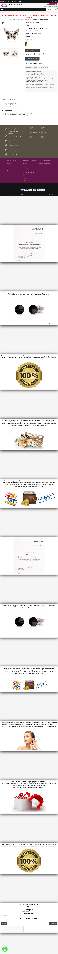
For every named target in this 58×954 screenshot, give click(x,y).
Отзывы (41, 167)
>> (41, 81)
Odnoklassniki (36, 132)
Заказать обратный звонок (50, 6)
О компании (3, 1)
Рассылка (25, 180)
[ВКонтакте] (26, 63)
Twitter (45, 132)
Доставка (8, 1)
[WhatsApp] (41, 63)
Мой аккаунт (19, 1)
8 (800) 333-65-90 (16, 4)
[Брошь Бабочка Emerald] (11, 46)
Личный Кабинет (26, 174)
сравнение (36, 67)
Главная (13, 19)
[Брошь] (5, 53)
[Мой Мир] (31, 63)
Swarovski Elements (40, 28)
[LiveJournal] (36, 63)
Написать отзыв (44, 67)
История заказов (27, 176)
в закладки (28, 67)
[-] (34, 54)
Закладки (25, 178)
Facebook (34, 128)
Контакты (13, 1)
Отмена (4, 923)
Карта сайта (26, 168)
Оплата (8, 167)
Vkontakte (46, 128)
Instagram (46, 136)
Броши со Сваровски (24, 19)
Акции (40, 165)
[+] (43, 54)
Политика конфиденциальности (14, 170)
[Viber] (39, 63)
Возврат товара (26, 167)
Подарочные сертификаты (45, 163)
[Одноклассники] (28, 63)
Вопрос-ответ (10, 165)
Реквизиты (25, 165)
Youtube (34, 136)
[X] (34, 63)
